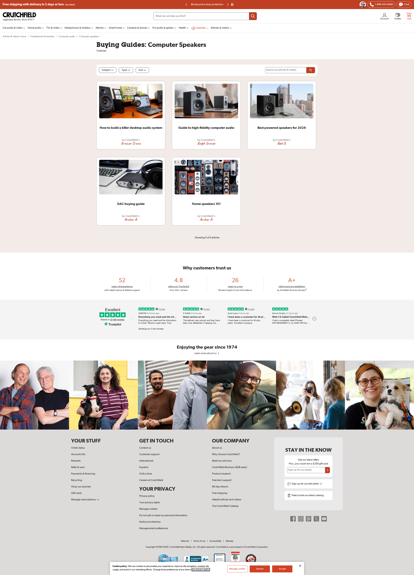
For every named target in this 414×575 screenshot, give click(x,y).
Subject (106, 70)
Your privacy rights (149, 502)
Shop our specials (81, 486)
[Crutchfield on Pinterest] (308, 518)
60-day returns (207, 4)
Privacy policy (147, 496)
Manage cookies (148, 509)
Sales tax (185, 541)
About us (217, 448)
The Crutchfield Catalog (225, 506)
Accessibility (215, 541)
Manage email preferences (153, 528)
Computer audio (67, 36)
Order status (78, 448)
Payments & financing (83, 474)
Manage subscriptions (83, 499)
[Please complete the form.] (310, 70)
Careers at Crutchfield (151, 480)
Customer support (149, 454)
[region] (207, 395)
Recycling (76, 480)
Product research (221, 474)
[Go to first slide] (227, 4)
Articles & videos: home (14, 36)
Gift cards (76, 493)
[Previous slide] (186, 4)
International (146, 461)
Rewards (76, 461)
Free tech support (221, 480)
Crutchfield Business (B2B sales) (229, 467)
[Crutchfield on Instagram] (301, 518)
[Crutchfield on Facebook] (293, 518)
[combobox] (205, 16)
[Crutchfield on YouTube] (324, 518)
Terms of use (199, 541)
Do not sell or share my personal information (163, 515)
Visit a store (145, 474)
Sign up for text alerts (305, 484)
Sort (140, 70)
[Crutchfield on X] (316, 518)
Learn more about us (205, 353)
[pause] (232, 4)
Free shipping (39, 4)
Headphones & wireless (42, 36)
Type (124, 70)
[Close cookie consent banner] (300, 565)
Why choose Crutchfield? (226, 454)
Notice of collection (150, 522)
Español (143, 467)
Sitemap (229, 541)
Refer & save (77, 467)
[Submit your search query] (253, 16)
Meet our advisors (222, 461)
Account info (78, 454)
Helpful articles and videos (226, 499)
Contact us (145, 448)
